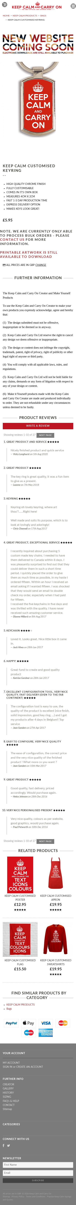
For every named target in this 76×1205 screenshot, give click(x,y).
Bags (43, 16)
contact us (12, 239)
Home (6, 16)
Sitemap (7, 1109)
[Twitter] (8, 1146)
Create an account (29, 1067)
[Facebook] (3, 1146)
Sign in (7, 1067)
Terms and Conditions (35, 1197)
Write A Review (38, 426)
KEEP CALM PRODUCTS (25, 16)
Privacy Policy (18, 1197)
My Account (11, 1063)
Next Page (45, 435)
